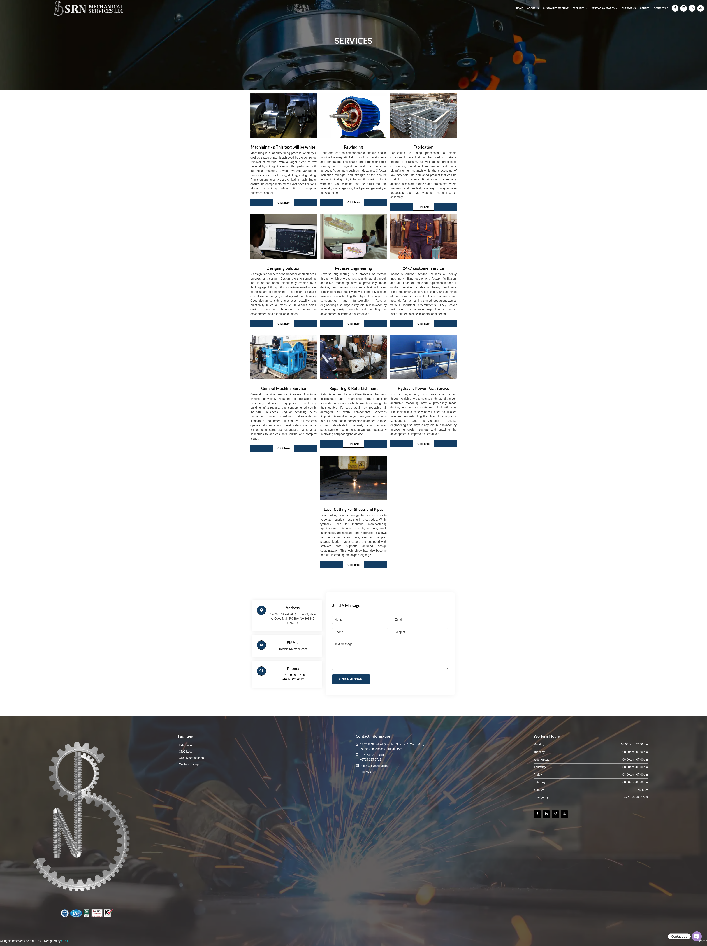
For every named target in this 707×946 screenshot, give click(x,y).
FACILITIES (578, 8)
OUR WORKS (629, 8)
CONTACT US (661, 8)
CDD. (65, 941)
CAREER (645, 8)
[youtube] (564, 814)
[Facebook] (537, 814)
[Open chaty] (697, 936)
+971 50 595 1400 (293, 675)
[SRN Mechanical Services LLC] (88, 8)
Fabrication (186, 745)
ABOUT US (533, 8)
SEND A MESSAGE (351, 679)
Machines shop (189, 764)
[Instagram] (555, 814)
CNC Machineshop (191, 757)
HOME (519, 8)
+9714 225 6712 (293, 679)
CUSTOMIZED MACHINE (556, 8)
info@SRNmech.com (293, 649)
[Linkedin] (546, 814)
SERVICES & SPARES (603, 8)
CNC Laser (186, 751)
